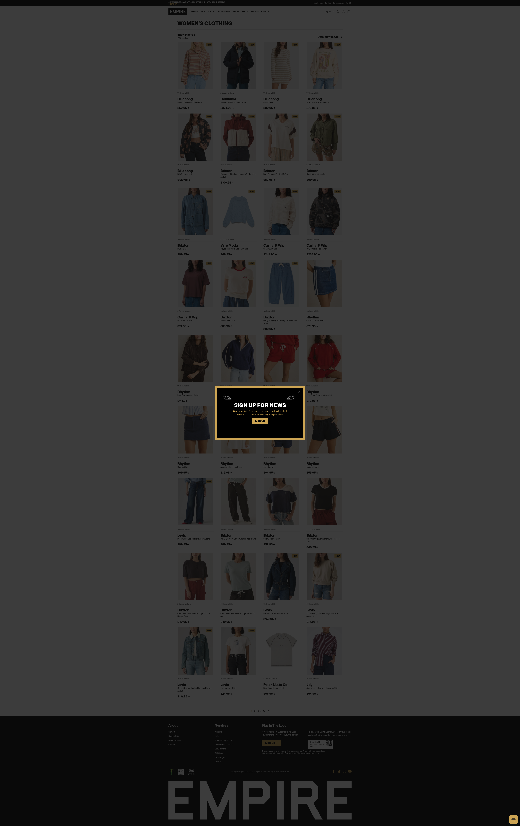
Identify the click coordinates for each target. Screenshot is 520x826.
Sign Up (260, 421)
